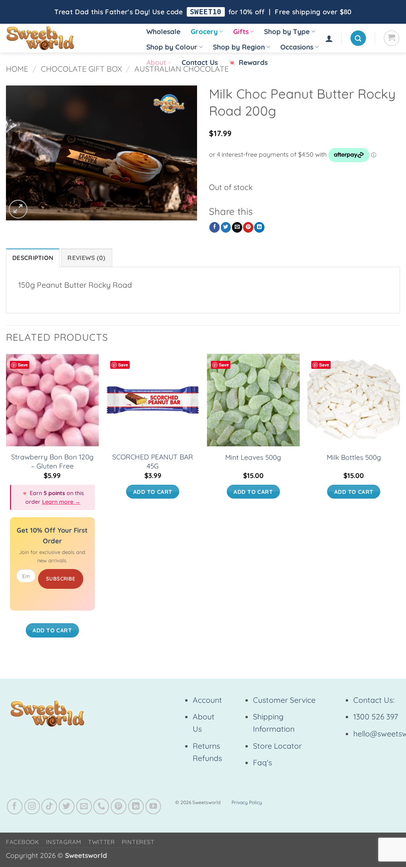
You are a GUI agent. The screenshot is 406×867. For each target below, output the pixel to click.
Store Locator (277, 746)
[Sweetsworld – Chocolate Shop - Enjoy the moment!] (67, 38)
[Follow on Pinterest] (118, 806)
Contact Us (200, 62)
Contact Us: (374, 700)
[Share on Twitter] (226, 227)
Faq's (262, 762)
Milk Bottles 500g (354, 457)
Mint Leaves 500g (253, 457)
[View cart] (391, 38)
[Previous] (6, 503)
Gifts (241, 31)
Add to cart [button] (52, 630)
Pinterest (138, 842)
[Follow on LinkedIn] (136, 806)
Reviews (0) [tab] (86, 258)
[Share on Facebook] (214, 227)
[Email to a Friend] (237, 227)
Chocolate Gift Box (81, 69)
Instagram (64, 842)
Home (17, 69)
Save (23, 365)
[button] (329, 38)
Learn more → (61, 501)
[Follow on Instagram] (32, 806)
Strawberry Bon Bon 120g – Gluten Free (52, 461)
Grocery (204, 31)
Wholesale (163, 31)
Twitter (101, 842)
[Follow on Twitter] (67, 806)
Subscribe (60, 578)
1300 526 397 (375, 716)
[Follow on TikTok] (49, 806)
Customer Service (284, 700)
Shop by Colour (171, 47)
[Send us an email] (84, 806)
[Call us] (101, 806)
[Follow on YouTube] (153, 806)
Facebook (22, 842)
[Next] (400, 503)
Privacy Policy (247, 802)
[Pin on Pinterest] (248, 227)
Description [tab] (32, 258)
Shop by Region (239, 47)
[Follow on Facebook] (15, 806)
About (156, 62)
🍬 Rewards (248, 62)
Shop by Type (287, 31)
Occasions (296, 47)
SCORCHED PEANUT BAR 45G (152, 461)
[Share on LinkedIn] (259, 227)
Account (207, 700)
